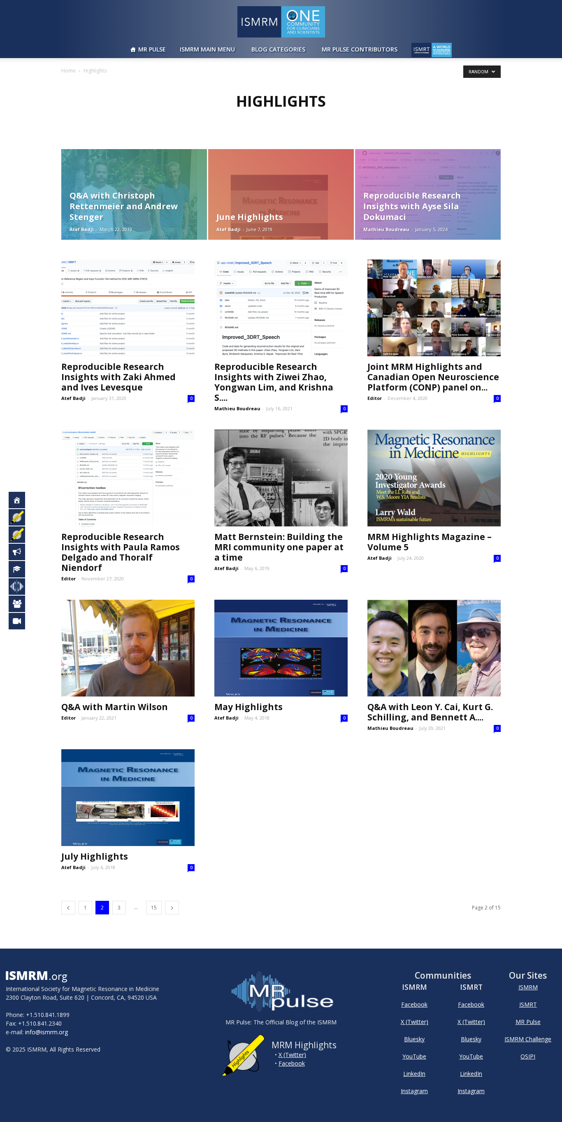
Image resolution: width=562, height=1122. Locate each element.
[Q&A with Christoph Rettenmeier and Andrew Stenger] (134, 194)
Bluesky (414, 1039)
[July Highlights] (128, 797)
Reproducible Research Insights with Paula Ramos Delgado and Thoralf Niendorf (120, 552)
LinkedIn (414, 1074)
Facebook (292, 1063)
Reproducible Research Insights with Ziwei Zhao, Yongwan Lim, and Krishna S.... (273, 382)
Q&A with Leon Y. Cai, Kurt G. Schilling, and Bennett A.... (430, 712)
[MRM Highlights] (21, 517)
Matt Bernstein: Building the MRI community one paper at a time (279, 547)
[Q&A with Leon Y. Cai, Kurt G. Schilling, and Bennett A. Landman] (434, 648)
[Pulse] (21, 586)
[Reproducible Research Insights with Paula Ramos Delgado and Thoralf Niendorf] (128, 478)
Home (68, 70)
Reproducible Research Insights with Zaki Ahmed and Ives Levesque (118, 377)
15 (154, 907)
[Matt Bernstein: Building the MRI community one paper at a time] (281, 478)
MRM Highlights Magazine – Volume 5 (429, 542)
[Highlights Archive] (21, 534)
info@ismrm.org (46, 1032)
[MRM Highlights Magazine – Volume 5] (434, 478)
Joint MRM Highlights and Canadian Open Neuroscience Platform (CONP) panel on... (433, 377)
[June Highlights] (281, 194)
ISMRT (528, 1004)
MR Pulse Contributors (359, 49)
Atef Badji (82, 229)
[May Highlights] (281, 648)
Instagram (414, 1091)
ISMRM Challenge (527, 1039)
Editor (374, 398)
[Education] (21, 569)
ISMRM (528, 987)
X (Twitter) (292, 1055)
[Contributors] (21, 604)
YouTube (414, 1056)
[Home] (21, 500)
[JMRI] (21, 621)
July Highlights (94, 856)
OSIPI (527, 1056)
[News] (21, 552)
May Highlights (248, 707)
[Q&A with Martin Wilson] (128, 648)
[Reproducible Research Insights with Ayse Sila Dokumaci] (428, 194)
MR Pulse (152, 49)
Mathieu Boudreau (386, 229)
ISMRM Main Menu (207, 49)
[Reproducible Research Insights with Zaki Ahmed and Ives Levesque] (128, 307)
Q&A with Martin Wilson (114, 707)
